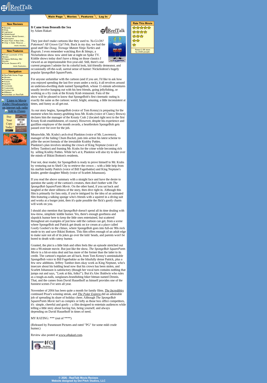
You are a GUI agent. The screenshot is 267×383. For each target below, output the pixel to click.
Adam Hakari (43, 30)
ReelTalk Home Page (13, 75)
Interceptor (9, 38)
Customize (8, 88)
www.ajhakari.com (70, 335)
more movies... (20, 45)
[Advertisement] (76, 360)
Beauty (7, 28)
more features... (20, 66)
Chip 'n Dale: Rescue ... (14, 43)
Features (8, 79)
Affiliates (8, 92)
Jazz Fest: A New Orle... (14, 41)
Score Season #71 (12, 63)
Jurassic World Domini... (14, 36)
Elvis (6, 30)
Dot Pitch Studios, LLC (91, 380)
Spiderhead (9, 34)
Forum (7, 82)
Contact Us (9, 90)
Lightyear (8, 32)
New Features (15, 51)
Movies (7, 77)
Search (7, 84)
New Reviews (15, 24)
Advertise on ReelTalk (13, 94)
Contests (8, 86)
